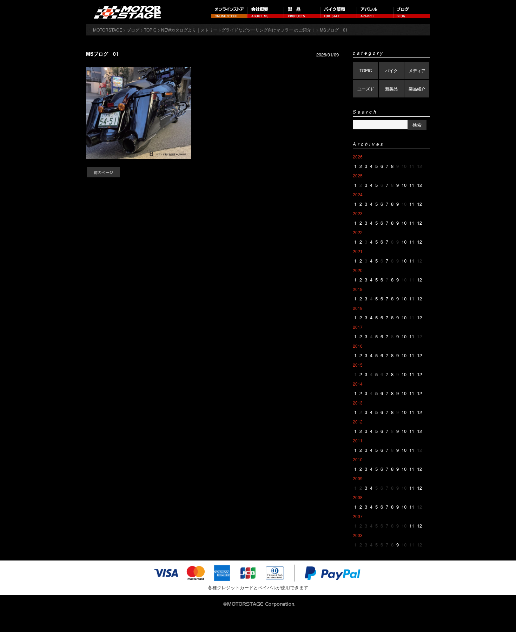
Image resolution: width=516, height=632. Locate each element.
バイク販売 (338, 12)
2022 (358, 232)
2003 (358, 535)
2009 (358, 478)
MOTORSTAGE (107, 30)
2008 (358, 497)
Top (499, 615)
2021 (358, 251)
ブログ (411, 12)
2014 (358, 384)
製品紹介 (417, 88)
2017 (358, 327)
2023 (358, 213)
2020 (358, 270)
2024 (358, 194)
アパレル (375, 12)
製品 (302, 12)
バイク (391, 70)
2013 (358, 403)
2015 (358, 365)
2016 (358, 346)
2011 (358, 440)
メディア (417, 70)
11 (411, 185)
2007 (358, 516)
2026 (358, 156)
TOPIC (365, 70)
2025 (358, 175)
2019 (358, 289)
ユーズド (365, 88)
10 (404, 185)
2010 (358, 459)
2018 (358, 308)
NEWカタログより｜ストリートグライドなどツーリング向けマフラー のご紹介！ (238, 30)
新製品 (391, 88)
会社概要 (265, 12)
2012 (358, 421)
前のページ (103, 172)
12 (419, 185)
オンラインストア (229, 12)
